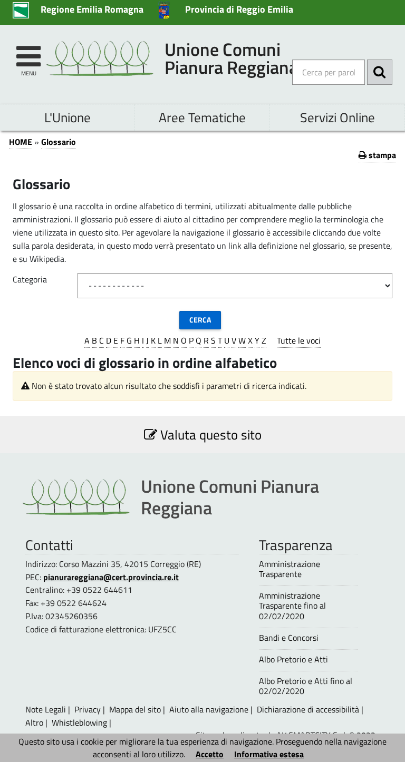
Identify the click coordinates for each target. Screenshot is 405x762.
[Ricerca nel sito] (379, 72)
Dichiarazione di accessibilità (308, 709)
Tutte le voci (299, 340)
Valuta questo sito (209, 434)
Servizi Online (337, 117)
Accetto (210, 754)
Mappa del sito (135, 709)
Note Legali (45, 709)
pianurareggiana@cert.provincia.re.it (111, 577)
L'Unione (67, 117)
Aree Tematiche (202, 117)
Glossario (58, 141)
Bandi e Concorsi (289, 638)
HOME (20, 141)
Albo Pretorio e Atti (293, 659)
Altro (34, 722)
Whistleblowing (79, 722)
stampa (381, 155)
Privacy (87, 709)
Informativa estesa (269, 754)
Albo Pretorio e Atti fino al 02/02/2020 (305, 686)
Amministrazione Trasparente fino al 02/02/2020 (292, 606)
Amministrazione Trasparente (289, 569)
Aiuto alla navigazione (208, 709)
